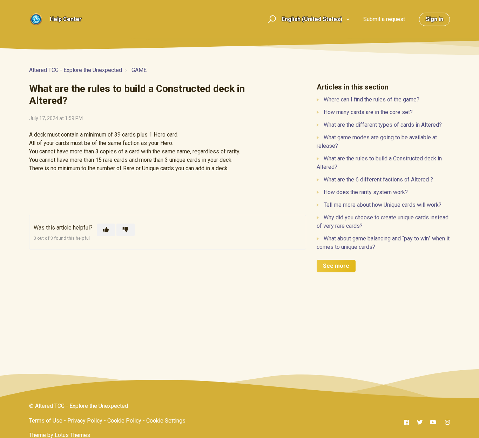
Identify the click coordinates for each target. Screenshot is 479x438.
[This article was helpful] (106, 230)
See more (336, 266)
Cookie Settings (165, 420)
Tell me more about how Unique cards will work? (382, 204)
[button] (271, 19)
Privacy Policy (84, 420)
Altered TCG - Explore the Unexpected (75, 70)
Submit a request (384, 19)
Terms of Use (45, 420)
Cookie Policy (124, 420)
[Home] (36, 19)
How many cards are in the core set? (368, 112)
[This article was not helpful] (125, 230)
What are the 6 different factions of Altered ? (378, 179)
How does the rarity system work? (366, 192)
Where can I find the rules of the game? (371, 99)
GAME (139, 70)
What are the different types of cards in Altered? (383, 124)
